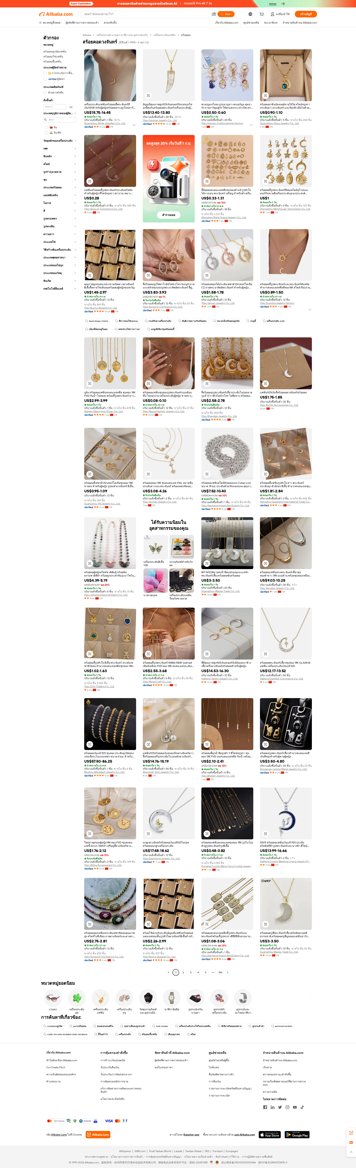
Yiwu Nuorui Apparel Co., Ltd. (100, 307)
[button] (214, 14)
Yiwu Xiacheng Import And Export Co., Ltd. (225, 505)
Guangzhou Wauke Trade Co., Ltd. (220, 591)
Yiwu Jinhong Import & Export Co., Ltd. (106, 594)
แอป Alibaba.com (244, 1134)
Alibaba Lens (59, 1134)
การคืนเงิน (215, 1081)
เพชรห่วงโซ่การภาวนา (129, 329)
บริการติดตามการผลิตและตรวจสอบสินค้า (120, 1090)
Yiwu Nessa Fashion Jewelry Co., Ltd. (164, 411)
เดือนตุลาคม (174, 1034)
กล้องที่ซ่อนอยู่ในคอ (98, 329)
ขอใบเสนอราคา (164, 1067)
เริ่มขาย (267, 1067)
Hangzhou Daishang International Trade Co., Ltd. (286, 501)
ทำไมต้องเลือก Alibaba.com (61, 1060)
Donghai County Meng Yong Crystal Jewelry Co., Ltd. (227, 866)
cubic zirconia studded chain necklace (67, 1034)
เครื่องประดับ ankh (276, 321)
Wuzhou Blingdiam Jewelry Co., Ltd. (104, 772)
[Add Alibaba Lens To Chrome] (98, 1134)
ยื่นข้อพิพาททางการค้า (221, 1074)
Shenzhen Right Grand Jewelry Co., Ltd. (223, 217)
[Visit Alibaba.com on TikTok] (302, 1107)
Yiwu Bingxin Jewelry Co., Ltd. (218, 775)
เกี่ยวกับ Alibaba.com (58, 1052)
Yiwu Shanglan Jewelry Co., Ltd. (219, 416)
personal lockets (283, 1026)
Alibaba (87, 35)
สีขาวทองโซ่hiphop (128, 321)
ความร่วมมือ (270, 1091)
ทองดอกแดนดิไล (105, 1026)
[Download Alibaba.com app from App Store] (270, 1134)
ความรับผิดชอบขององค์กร (61, 1074)
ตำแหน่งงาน (53, 1081)
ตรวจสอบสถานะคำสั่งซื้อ (277, 1074)
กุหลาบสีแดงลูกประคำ (134, 1026)
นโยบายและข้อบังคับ (112, 1098)
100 (220, 972)
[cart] (262, 14)
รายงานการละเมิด (219, 1095)
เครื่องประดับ (125, 1034)
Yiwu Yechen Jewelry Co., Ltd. (160, 501)
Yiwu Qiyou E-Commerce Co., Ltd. (103, 208)
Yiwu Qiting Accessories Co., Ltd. (103, 865)
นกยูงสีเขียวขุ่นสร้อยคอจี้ (162, 329)
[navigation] (59, 504)
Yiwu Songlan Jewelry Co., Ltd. (277, 588)
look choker (162, 1026)
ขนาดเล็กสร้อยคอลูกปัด (228, 321)
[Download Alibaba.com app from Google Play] (297, 1134)
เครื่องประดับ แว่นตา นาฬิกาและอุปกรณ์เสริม (122, 35)
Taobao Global (193, 1151)
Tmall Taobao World (160, 1151)
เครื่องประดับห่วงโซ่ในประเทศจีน (195, 1026)
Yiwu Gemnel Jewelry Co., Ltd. (160, 120)
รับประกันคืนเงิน (109, 1067)
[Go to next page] (227, 972)
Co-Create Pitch (55, 1067)
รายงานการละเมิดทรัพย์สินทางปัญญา (230, 1088)
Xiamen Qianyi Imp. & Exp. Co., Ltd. (103, 411)
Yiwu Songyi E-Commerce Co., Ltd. (162, 306)
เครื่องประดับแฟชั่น (165, 35)
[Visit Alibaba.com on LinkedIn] (272, 1107)
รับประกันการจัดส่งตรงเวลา (116, 1074)
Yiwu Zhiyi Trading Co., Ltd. (99, 686)
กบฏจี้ (253, 321)
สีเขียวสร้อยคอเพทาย (231, 1026)
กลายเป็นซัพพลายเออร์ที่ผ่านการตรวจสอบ (284, 1083)
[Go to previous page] (168, 972)
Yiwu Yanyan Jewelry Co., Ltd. (218, 303)
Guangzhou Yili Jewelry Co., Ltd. (102, 503)
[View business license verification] (211, 1162)
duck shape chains (98, 321)
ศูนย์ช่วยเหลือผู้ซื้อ (219, 1060)
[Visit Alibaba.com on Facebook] (265, 1107)
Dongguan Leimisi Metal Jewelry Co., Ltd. (283, 769)
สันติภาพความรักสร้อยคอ (194, 321)
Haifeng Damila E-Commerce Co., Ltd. (281, 678)
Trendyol (217, 1151)
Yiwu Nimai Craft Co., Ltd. (157, 681)
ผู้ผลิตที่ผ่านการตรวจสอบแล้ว (171, 1060)
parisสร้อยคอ (79, 1026)
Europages (232, 1151)
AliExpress (125, 1151)
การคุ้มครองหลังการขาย (114, 1081)
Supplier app (191, 1134)
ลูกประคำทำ (258, 1026)
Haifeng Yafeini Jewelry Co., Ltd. (219, 678)
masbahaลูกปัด (54, 1026)
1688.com (140, 1151)
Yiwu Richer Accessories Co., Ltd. (279, 405)
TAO (207, 1151)
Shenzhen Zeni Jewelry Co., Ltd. (161, 772)
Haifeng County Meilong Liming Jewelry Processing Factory (286, 861)
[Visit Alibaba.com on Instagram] (287, 1107)
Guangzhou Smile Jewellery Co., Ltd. (105, 123)
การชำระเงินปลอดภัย (112, 1060)
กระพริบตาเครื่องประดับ (160, 321)
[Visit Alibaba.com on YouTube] (295, 1107)
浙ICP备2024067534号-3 (272, 1162)
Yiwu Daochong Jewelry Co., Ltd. (161, 858)
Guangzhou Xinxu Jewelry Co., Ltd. (279, 123)
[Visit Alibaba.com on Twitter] (280, 1107)
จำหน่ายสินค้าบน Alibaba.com (280, 1060)
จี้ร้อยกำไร (103, 1034)
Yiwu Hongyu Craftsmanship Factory (222, 123)
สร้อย (193, 1034)
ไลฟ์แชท (214, 1067)
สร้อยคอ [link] (185, 35)
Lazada (178, 1151)
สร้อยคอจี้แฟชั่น (149, 1034)
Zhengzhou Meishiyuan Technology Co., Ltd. (285, 208)
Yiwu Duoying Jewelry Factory (277, 303)
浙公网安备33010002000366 (238, 1162)
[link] (351, 1133)
